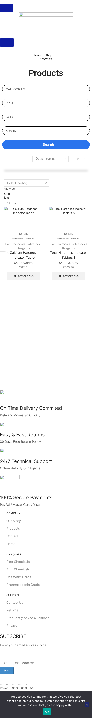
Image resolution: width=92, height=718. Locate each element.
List (6, 197)
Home (38, 55)
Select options (24, 276)
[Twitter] (7, 684)
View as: (10, 188)
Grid (7, 193)
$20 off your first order (65, 645)
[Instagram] (13, 684)
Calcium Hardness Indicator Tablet (23, 255)
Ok (47, 711)
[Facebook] (1, 684)
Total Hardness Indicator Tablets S (68, 255)
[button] (6, 8)
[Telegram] (26, 684)
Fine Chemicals (15, 244)
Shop (48, 55)
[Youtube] (19, 684)
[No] (87, 704)
